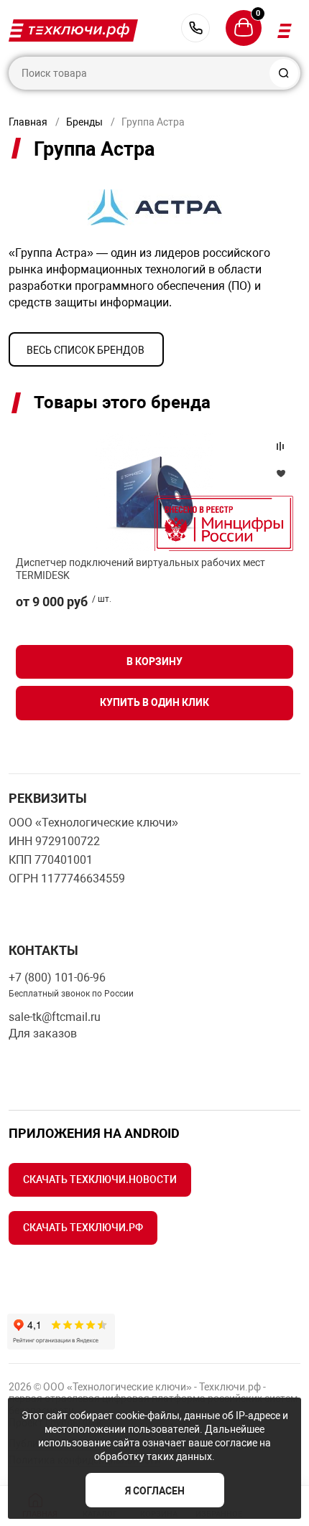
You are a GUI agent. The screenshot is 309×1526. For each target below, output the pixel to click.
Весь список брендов (85, 350)
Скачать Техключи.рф (83, 1227)
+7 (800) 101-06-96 (195, 28)
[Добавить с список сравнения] (280, 446)
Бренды (84, 122)
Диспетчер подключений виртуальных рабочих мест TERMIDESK (140, 569)
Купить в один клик (154, 702)
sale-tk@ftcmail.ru (55, 1017)
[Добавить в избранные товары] (280, 472)
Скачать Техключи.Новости (100, 1179)
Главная (28, 122)
